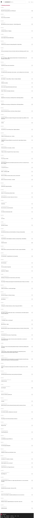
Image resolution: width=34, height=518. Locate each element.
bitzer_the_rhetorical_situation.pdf (6, 394)
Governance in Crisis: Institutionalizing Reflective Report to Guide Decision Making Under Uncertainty (15, 347)
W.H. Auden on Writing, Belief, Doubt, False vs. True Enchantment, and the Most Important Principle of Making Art (15, 313)
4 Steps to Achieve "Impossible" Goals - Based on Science (10, 151)
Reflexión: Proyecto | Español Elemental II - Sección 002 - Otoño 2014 (11, 501)
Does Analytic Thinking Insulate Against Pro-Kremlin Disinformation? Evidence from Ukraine (15, 281)
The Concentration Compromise (6, 266)
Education (12, 515)
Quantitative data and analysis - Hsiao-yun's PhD (8, 488)
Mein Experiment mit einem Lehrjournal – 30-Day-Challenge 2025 (11, 24)
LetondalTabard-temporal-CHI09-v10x (7, 438)
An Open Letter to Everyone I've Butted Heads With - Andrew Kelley (11, 44)
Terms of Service (6, 517)
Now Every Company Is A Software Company (8, 295)
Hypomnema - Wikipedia (5, 270)
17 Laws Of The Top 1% (4, 167)
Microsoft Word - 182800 (5, 324)
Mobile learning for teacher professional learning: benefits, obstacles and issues (13, 405)
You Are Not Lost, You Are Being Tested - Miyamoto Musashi (10, 129)
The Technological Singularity (5, 445)
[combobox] (17, 2)
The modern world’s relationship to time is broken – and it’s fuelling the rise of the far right (15, 72)
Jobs (15, 515)
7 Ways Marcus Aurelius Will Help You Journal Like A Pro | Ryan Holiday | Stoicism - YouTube (14, 141)
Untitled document (4, 242)
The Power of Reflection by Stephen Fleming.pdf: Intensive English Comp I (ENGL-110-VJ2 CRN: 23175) (15, 118)
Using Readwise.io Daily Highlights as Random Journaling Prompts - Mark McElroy (13, 238)
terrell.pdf (2, 401)
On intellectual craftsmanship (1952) (6, 211)
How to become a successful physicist (7, 207)
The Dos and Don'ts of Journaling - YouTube (8, 147)
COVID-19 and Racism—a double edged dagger (8, 288)
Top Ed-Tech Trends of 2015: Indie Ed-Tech (7, 65)
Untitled (2, 122)
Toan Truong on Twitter (4, 158)
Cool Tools (3, 218)
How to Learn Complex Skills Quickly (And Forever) (9, 86)
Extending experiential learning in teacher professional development (11, 374)
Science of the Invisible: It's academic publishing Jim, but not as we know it (12, 494)
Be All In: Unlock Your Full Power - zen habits (8, 179)
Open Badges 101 (4, 473)
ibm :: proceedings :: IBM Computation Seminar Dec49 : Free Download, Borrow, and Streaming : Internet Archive (14, 58)
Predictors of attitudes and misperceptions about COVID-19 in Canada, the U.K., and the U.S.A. (14, 367)
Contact (2, 517)
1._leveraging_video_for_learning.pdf (7, 320)
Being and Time (3, 425)
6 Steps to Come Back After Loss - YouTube (7, 136)
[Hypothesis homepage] (2, 2)
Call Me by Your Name (4, 82)
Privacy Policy (12, 517)
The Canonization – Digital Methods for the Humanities (9, 256)
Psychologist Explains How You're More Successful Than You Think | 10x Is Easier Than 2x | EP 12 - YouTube (15, 163)
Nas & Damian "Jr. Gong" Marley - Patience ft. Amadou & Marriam (11, 78)
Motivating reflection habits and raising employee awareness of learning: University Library (15, 328)
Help (18, 515)
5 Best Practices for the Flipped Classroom (7, 467)
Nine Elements (3, 299)
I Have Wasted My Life (4, 432)
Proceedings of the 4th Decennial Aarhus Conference (9, 418)
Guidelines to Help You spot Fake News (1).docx (8, 452)
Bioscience (7, 515)
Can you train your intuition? (5, 17)
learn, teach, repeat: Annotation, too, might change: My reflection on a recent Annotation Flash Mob (14, 481)
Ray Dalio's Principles (4, 225)
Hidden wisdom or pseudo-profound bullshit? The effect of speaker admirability (13, 249)
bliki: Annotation (3, 262)
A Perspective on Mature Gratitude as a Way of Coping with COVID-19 (11, 305)
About (1, 515)
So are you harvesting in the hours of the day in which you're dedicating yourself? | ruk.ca (15, 51)
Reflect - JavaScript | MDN (5, 171)
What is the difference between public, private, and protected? (10, 175)
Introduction (3, 203)
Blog (4, 515)
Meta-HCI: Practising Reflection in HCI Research (8, 10)
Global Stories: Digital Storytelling (6, 186)
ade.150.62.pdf (3, 387)
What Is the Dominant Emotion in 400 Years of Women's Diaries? (11, 111)
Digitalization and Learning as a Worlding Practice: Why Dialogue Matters (12, 97)
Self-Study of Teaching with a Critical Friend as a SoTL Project (10, 277)
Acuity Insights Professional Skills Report (7, 37)
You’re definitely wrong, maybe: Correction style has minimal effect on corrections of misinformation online (14, 339)
